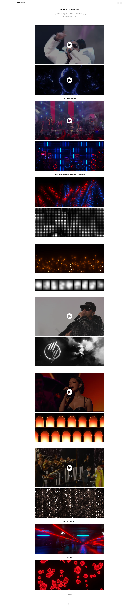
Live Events (99, 2)
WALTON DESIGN (21, 2)
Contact (115, 2)
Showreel (94, 2)
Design (111, 2)
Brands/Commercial (106, 2)
